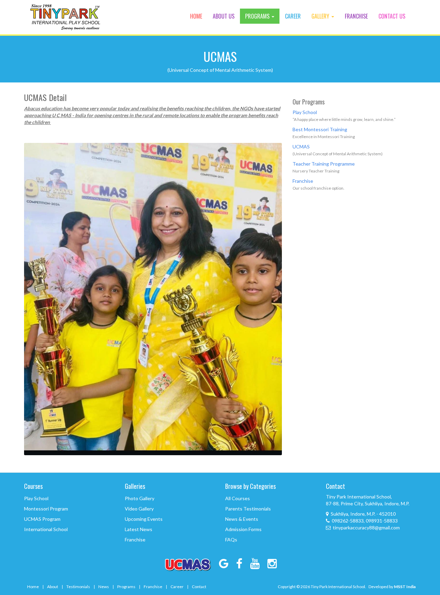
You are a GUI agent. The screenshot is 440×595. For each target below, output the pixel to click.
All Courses (237, 498)
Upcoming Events (144, 519)
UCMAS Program (42, 519)
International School (46, 529)
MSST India (405, 586)
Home (196, 16)
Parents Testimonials (248, 509)
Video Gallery (139, 509)
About (52, 586)
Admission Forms (243, 529)
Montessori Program (46, 509)
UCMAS (301, 146)
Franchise (356, 16)
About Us (223, 16)
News (103, 586)
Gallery (321, 16)
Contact (199, 586)
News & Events (241, 519)
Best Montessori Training (320, 129)
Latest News (138, 529)
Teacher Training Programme (324, 164)
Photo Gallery (139, 498)
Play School (305, 112)
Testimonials (78, 586)
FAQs (231, 539)
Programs (258, 16)
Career (293, 16)
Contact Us (391, 16)
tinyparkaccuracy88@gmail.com (366, 527)
